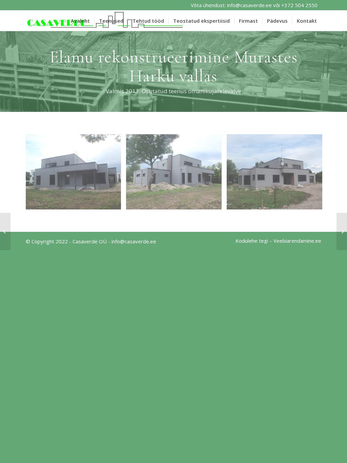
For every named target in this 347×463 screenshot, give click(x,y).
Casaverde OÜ (90, 241)
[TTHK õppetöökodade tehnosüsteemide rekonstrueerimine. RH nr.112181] (5, 231)
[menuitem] (80, 21)
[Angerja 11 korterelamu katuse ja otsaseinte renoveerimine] (341, 231)
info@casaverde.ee (249, 5)
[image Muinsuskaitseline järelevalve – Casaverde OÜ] (76, 174)
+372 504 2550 (299, 5)
